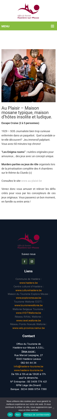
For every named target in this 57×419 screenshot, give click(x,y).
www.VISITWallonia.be (28, 312)
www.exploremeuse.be (28, 297)
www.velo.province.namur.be (28, 328)
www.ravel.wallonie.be (28, 320)
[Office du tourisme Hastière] (28, 10)
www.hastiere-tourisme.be (28, 370)
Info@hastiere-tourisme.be (28, 366)
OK (10, 414)
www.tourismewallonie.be (28, 305)
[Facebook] (24, 261)
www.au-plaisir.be (31, 180)
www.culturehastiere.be (28, 290)
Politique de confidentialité (37, 414)
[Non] (53, 408)
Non (18, 414)
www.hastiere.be (28, 282)
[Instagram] (32, 261)
